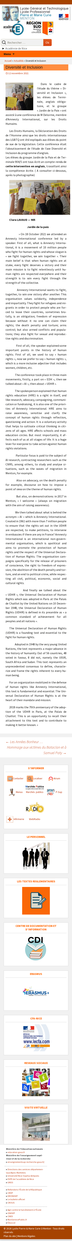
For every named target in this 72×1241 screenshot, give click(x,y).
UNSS (10, 1182)
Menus (19, 792)
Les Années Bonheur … (24, 741)
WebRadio (34, 819)
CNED (10, 1216)
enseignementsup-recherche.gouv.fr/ (26, 1162)
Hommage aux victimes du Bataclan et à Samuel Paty (36, 750)
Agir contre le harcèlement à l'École (24, 1209)
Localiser (37, 778)
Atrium (56, 778)
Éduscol (11, 1222)
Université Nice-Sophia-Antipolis (23, 1175)
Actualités (18, 60)
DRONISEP (13, 1196)
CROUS (11, 1202)
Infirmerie (19, 819)
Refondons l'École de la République (25, 1189)
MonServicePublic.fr (17, 1219)
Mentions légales (26, 1236)
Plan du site (10, 1236)
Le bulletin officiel (16, 1199)
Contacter (18, 778)
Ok (47, 42)
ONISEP (11, 1213)
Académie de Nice (16, 48)
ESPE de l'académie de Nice (21, 1179)
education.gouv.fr (16, 1152)
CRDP (10, 1192)
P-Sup (58, 792)
